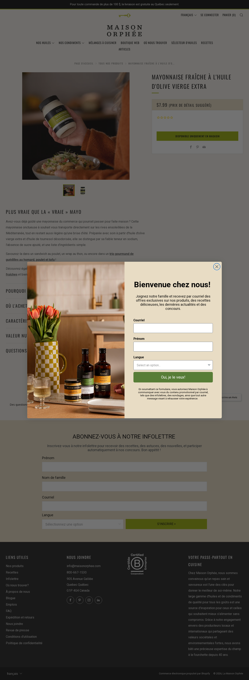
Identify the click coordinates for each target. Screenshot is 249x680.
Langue (138, 357)
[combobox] (172, 365)
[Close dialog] (216, 266)
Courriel (139, 320)
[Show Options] (209, 365)
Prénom (139, 339)
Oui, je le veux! (173, 377)
